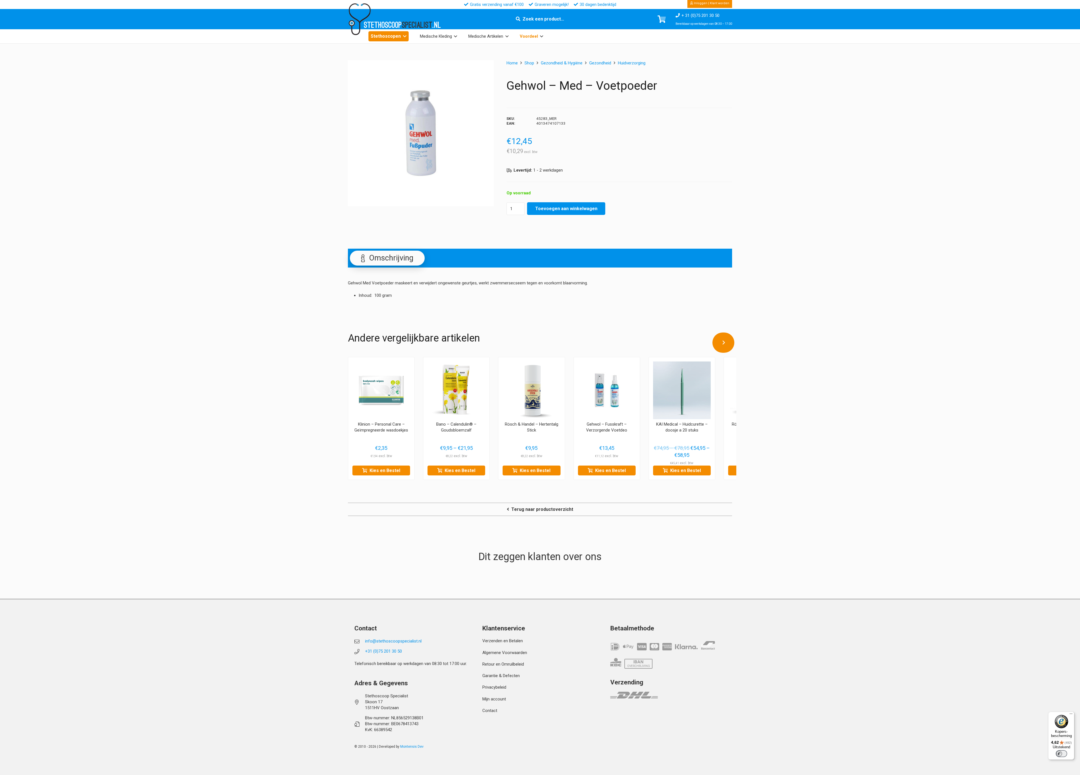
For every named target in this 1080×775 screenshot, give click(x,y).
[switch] (1061, 753)
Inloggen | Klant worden (711, 3)
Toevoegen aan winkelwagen (566, 208)
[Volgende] (723, 343)
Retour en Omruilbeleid (503, 664)
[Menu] (1071, 715)
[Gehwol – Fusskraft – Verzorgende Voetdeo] (607, 390)
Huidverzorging (631, 63)
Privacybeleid (494, 687)
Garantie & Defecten (501, 675)
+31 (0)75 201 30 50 (383, 651)
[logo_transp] (359, 19)
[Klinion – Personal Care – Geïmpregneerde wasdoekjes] (381, 390)
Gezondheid (600, 63)
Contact (489, 710)
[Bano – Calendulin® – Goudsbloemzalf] (456, 390)
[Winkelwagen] (662, 19)
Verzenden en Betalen (502, 640)
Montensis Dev (412, 747)
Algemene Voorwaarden (504, 652)
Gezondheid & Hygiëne (561, 63)
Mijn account (494, 699)
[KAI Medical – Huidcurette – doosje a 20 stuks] (682, 390)
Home (512, 63)
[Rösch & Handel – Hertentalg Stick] (531, 390)
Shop (529, 63)
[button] (404, 36)
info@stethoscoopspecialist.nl (393, 641)
